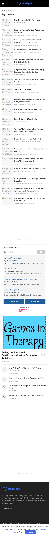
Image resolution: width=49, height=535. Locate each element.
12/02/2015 (30, 45)
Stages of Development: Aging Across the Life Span (26, 378)
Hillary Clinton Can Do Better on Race (27, 49)
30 (41, 194)
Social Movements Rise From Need (27, 20)
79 (37, 23)
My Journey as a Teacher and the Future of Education (27, 395)
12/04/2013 (29, 203)
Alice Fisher (20, 104)
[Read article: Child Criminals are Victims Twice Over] (7, 112)
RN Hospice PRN (10, 269)
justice (13, 10)
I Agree (30, 532)
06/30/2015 (28, 65)
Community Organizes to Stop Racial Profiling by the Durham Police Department (30, 189)
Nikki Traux (19, 203)
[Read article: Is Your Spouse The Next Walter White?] (7, 142)
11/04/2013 (29, 171)
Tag (8, 10)
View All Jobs (14, 302)
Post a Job (35, 302)
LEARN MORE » (8, 508)
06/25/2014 (31, 112)
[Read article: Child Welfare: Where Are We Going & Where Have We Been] (7, 201)
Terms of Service (7, 523)
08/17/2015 (34, 52)
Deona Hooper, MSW (22, 164)
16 (41, 164)
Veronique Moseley (22, 184)
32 (36, 104)
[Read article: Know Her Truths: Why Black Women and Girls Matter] (7, 33)
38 (39, 122)
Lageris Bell (20, 134)
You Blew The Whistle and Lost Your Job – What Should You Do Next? (29, 130)
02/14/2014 (32, 142)
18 (34, 65)
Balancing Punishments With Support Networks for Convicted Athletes (27, 40)
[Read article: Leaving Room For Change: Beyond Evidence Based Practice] (7, 181)
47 (35, 203)
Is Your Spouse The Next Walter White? (28, 139)
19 (37, 112)
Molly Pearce (20, 154)
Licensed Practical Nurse (13, 258)
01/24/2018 (30, 35)
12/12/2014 (29, 85)
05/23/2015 (28, 75)
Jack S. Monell (21, 92)
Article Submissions (23, 523)
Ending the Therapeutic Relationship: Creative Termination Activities (20, 355)
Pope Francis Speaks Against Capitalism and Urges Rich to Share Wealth (30, 159)
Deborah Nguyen (21, 142)
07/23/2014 (29, 104)
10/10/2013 (34, 184)
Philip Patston (21, 112)
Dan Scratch (20, 85)
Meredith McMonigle (23, 194)
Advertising (36, 523)
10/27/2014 (31, 92)
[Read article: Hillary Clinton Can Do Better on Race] (7, 52)
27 (39, 142)
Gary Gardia (20, 171)
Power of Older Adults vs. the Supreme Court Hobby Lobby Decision (30, 100)
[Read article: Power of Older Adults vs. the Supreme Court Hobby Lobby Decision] (7, 102)
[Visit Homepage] (24, 3)
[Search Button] (46, 3)
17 (37, 154)
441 (36, 85)
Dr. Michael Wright (22, 52)
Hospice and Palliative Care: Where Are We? (30, 168)
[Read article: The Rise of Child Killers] (7, 92)
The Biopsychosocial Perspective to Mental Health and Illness (27, 386)
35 (40, 52)
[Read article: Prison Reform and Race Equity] (7, 122)
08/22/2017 (30, 134)
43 (38, 92)
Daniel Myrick (20, 45)
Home (3, 10)
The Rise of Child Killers (22, 89)
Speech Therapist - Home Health (16, 290)
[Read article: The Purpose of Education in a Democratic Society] (7, 82)
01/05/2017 (31, 23)
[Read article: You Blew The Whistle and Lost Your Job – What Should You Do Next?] (7, 132)
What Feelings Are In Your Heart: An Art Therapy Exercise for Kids (25, 369)
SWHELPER (19, 65)
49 (37, 45)
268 (37, 134)
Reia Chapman (20, 35)
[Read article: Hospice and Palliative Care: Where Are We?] (7, 171)
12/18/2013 (35, 194)
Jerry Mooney (21, 23)
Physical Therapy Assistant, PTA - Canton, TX (20, 279)
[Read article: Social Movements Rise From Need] (7, 23)
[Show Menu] (3, 3)
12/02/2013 (34, 164)
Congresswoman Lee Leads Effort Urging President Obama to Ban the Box (29, 70)
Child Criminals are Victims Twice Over (28, 109)
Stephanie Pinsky (21, 122)
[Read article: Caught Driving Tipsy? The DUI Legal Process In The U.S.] (7, 152)
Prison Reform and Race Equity (25, 119)
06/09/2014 (33, 122)
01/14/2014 (30, 154)
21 (37, 35)
